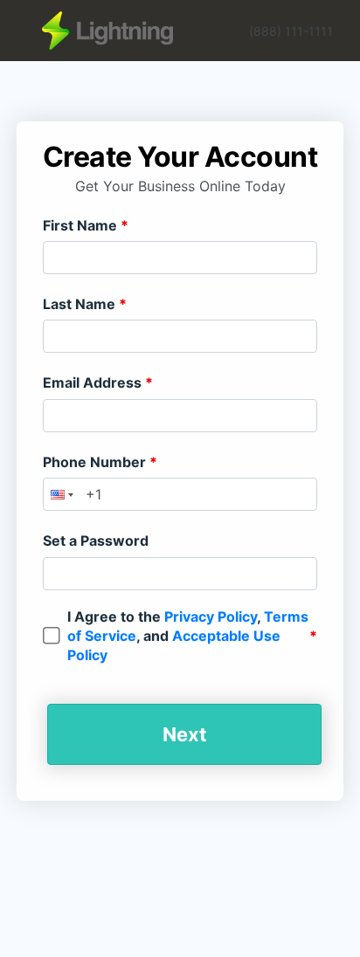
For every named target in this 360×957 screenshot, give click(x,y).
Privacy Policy (210, 616)
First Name (82, 225)
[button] (60, 494)
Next (185, 734)
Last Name (81, 304)
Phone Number (96, 462)
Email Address (94, 382)
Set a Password (96, 540)
